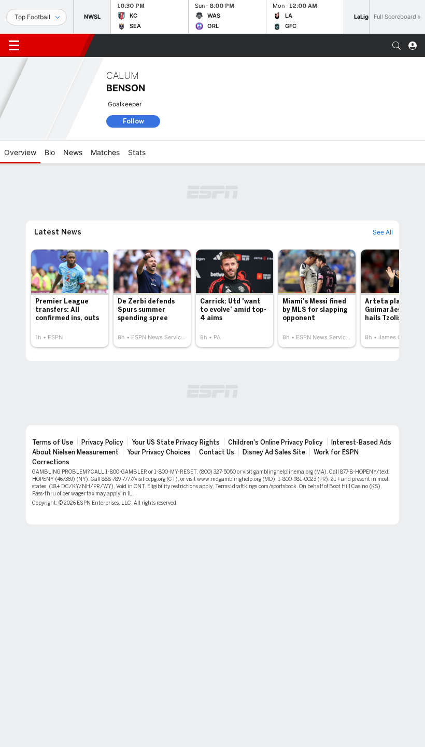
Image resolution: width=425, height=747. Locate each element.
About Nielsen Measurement (75, 452)
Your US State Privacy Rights (176, 442)
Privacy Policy (102, 442)
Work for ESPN (336, 452)
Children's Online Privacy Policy (275, 442)
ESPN (56, 45)
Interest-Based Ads (361, 442)
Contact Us (216, 452)
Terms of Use (52, 442)
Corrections (50, 462)
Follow (133, 121)
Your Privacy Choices (159, 452)
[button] (396, 46)
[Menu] (14, 45)
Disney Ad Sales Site (274, 452)
